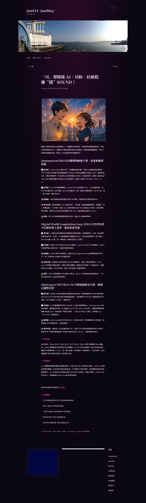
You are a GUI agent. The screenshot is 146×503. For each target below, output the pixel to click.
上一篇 (30, 66)
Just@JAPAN (112, 456)
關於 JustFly (37, 58)
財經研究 (110, 490)
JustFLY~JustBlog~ (41, 10)
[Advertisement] (43, 462)
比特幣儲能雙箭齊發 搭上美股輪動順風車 (58, 400)
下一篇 (115, 66)
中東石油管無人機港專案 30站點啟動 (56, 411)
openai (58, 431)
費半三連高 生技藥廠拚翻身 (53, 406)
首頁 (28, 58)
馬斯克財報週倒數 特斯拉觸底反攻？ (56, 422)
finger (66, 88)
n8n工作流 (48, 431)
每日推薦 (61, 387)
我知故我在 (111, 476)
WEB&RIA (111, 466)
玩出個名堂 (111, 481)
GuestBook (47, 58)
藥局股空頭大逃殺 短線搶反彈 (54, 417)
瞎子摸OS (111, 485)
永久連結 (86, 431)
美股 (64, 431)
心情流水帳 (111, 471)
